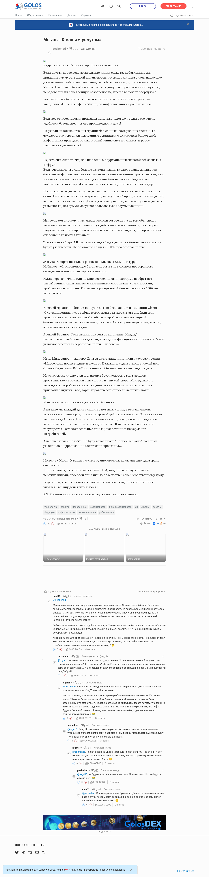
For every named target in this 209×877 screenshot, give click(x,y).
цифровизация (66, 512)
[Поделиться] (137, 519)
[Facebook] (154, 523)
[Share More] (164, 523)
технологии (87, 48)
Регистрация (173, 6)
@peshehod (59, 600)
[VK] (158, 523)
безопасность (98, 506)
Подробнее (105, 832)
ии (136, 506)
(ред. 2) (95, 656)
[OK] (161, 523)
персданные (79, 506)
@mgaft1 (63, 660)
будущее (50, 512)
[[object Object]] (157, 519)
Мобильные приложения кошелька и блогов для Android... (109, 24)
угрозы (145, 506)
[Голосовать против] (52, 523)
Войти (143, 6)
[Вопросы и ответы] (111, 6)
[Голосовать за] (44, 523)
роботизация (106, 512)
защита (65, 506)
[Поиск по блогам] (119, 6)
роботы (157, 506)
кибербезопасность (120, 506)
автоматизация (87, 512)
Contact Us (187, 870)
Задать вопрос (184, 15)
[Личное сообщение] (74, 48)
